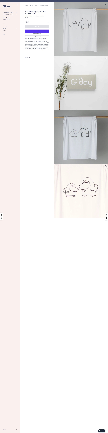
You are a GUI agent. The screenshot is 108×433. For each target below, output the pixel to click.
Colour (27, 21)
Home (26, 5)
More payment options (37, 33)
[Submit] (16, 429)
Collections (31, 5)
